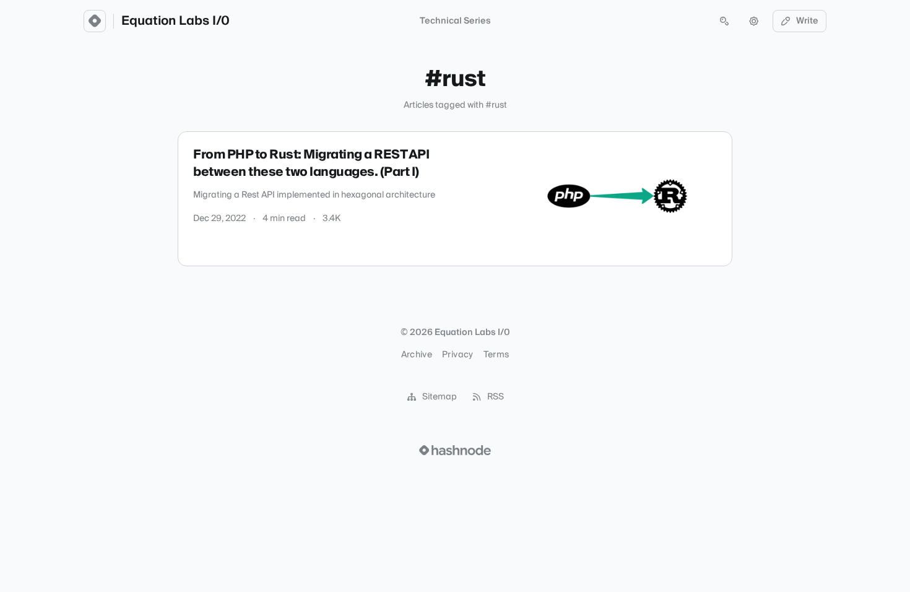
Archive (416, 354)
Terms (496, 354)
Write (807, 21)
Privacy (457, 354)
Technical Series (455, 21)
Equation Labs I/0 (175, 21)
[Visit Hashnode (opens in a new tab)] (455, 450)
